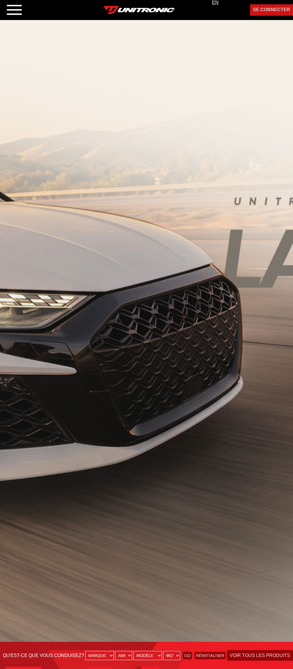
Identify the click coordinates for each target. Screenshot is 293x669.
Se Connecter (271, 9)
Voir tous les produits (260, 655)
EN (215, 2)
